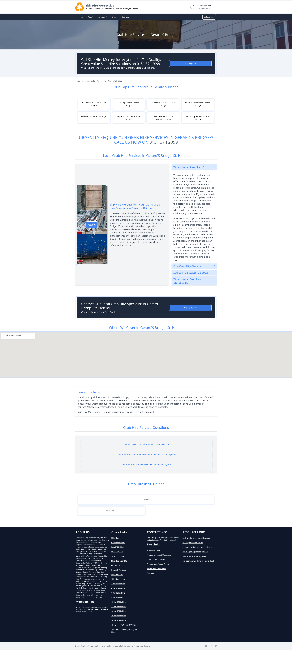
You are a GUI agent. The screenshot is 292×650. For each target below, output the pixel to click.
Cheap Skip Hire (118, 542)
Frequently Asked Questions (159, 555)
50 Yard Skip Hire (118, 620)
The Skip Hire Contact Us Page (124, 625)
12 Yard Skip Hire (118, 606)
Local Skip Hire (117, 547)
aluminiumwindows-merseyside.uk (197, 547)
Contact (125, 17)
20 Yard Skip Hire (118, 615)
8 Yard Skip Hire (118, 597)
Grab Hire (115, 565)
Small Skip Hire (117, 556)
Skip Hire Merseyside (100, 5)
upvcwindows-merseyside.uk (194, 556)
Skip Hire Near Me (119, 561)
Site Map (150, 573)
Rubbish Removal (118, 570)
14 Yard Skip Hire (118, 611)
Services (101, 17)
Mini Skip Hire (117, 551)
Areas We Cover (153, 550)
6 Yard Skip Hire (118, 593)
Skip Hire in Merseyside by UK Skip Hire (126, 630)
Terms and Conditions (156, 568)
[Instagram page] (211, 646)
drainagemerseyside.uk (192, 542)
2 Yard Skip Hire (118, 583)
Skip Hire (115, 538)
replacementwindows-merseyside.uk (198, 561)
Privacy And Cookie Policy (158, 564)
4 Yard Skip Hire (118, 588)
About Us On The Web (156, 559)
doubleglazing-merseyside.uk (195, 551)
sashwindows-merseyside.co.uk (196, 538)
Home (80, 17)
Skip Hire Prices (118, 579)
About (90, 17)
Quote (114, 17)
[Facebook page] (206, 646)
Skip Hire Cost (117, 574)
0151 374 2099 (163, 142)
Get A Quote (209, 17)
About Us (92, 225)
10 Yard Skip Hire (118, 602)
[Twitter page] (216, 646)
